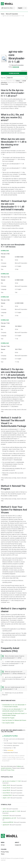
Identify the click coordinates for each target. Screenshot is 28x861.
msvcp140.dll (6, 790)
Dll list (2, 845)
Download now (14, 73)
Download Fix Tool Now (11, 736)
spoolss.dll (6, 824)
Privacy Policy (4, 84)
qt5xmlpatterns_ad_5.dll (9, 818)
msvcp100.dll (6, 788)
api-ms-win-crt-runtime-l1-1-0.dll (12, 781)
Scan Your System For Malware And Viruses (14, 720)
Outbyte (18, 80)
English (20, 8)
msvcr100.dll (6, 793)
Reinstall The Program (8, 718)
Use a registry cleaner (8, 723)
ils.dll (4, 809)
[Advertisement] (14, 34)
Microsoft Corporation (12, 14)
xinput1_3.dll (6, 798)
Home (2, 14)
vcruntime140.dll (7, 795)
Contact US (18, 845)
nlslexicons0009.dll (8, 822)
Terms (2, 854)
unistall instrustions (6, 768)
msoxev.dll (5, 815)
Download (5, 250)
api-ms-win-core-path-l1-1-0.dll (11, 811)
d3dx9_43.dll (6, 785)
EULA (20, 82)
